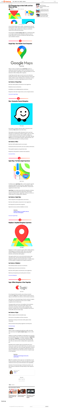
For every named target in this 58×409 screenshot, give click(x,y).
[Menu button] (2, 1)
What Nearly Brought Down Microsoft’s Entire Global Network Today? (44, 15)
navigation (12, 384)
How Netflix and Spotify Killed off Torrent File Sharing (22, 396)
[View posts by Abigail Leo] (9, 9)
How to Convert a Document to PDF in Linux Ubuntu (44, 6)
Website (15, 372)
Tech (13, 1)
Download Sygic (12, 326)
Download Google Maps (13, 94)
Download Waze (12, 153)
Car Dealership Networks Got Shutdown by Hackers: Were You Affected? (13, 396)
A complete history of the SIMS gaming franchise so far (44, 10)
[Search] (55, 1)
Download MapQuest (13, 275)
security (16, 1)
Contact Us (20, 1)
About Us (24, 1)
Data (18, 1)
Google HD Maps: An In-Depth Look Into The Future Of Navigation (31, 396)
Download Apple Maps (13, 215)
